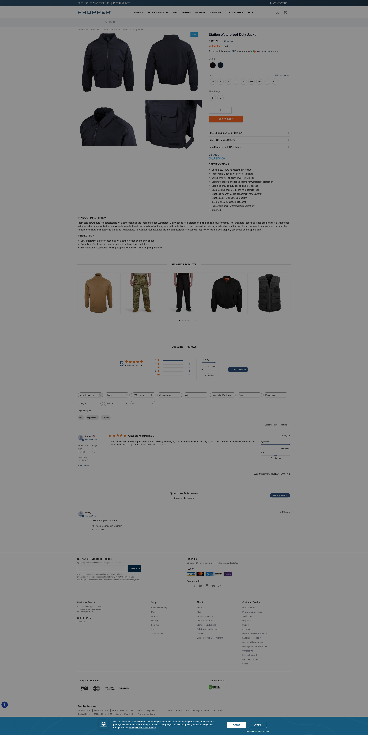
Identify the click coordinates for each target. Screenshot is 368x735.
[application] (184, 726)
